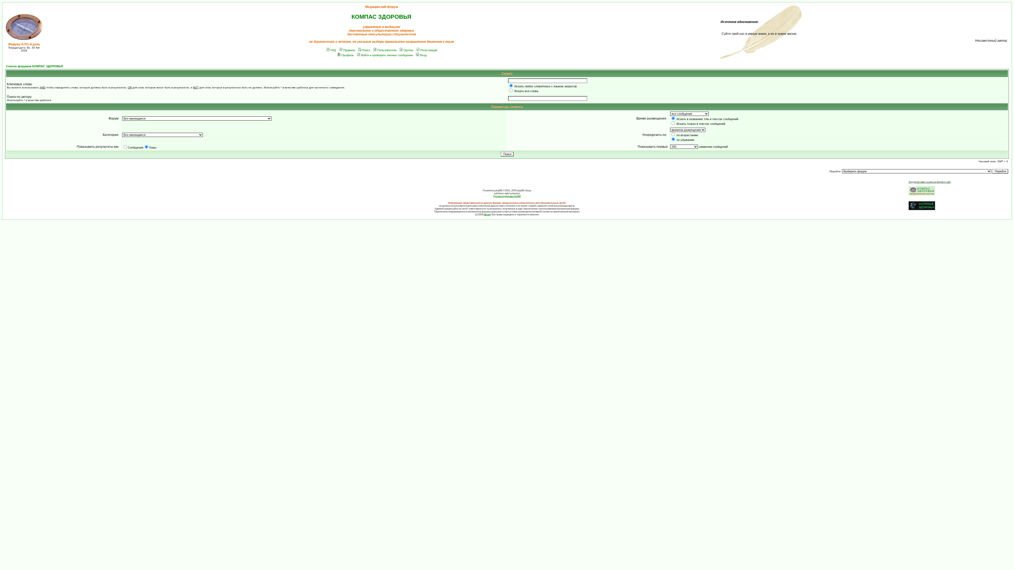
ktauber (516, 193)
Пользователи (386, 50)
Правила (349, 50)
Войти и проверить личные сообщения (387, 55)
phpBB (498, 190)
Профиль (347, 55)
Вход (423, 55)
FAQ (333, 50)
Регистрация (428, 50)
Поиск (366, 50)
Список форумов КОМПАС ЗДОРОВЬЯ (34, 66)
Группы (408, 50)
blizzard (487, 214)
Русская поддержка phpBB (507, 196)
